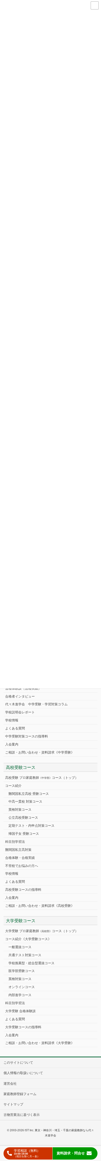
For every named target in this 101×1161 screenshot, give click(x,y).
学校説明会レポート (20, 712)
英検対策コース (19, 809)
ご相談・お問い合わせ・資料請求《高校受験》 (39, 906)
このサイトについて (18, 1062)
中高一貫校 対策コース (25, 801)
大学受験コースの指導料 (23, 1027)
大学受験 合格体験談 (20, 1011)
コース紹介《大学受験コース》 (28, 939)
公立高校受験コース (23, 817)
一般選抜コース (19, 947)
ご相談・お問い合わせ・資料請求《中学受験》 (39, 752)
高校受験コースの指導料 (23, 889)
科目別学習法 (15, 842)
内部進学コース (19, 995)
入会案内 (11, 744)
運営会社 (10, 1083)
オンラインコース (21, 987)
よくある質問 (15, 728)
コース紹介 (13, 786)
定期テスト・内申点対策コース (31, 825)
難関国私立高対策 (18, 850)
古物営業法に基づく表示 (22, 1115)
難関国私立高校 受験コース (28, 794)
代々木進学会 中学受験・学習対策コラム (36, 704)
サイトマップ (13, 1104)
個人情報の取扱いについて (23, 1073)
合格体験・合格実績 (20, 858)
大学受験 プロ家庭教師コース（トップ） (41, 931)
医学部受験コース (21, 971)
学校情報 (11, 720)
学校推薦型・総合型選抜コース (31, 963)
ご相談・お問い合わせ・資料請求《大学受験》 (39, 1043)
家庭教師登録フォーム (20, 1094)
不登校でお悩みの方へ (21, 866)
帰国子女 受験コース (23, 833)
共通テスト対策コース (24, 955)
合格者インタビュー (20, 696)
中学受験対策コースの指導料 (26, 736)
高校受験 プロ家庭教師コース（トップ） (41, 778)
